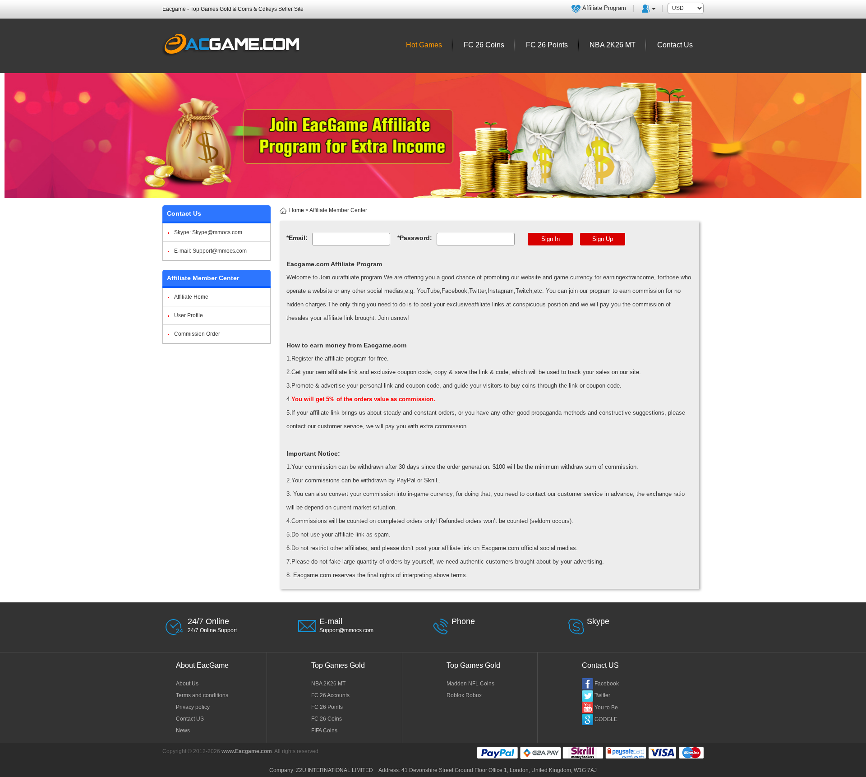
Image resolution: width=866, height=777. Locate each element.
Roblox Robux (464, 695)
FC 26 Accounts (330, 695)
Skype (598, 621)
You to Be (606, 707)
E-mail (330, 621)
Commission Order (197, 334)
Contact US (190, 719)
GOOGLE (605, 719)
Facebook (606, 683)
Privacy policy (193, 707)
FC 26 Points (327, 707)
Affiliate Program (604, 8)
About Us (187, 683)
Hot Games (424, 45)
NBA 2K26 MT (328, 683)
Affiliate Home (191, 297)
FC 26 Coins (326, 719)
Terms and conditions (202, 695)
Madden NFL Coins (470, 683)
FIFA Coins (324, 730)
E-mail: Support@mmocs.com (210, 251)
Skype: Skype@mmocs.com (208, 232)
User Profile (188, 315)
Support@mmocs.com (346, 630)
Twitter (602, 695)
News (183, 730)
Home (296, 210)
